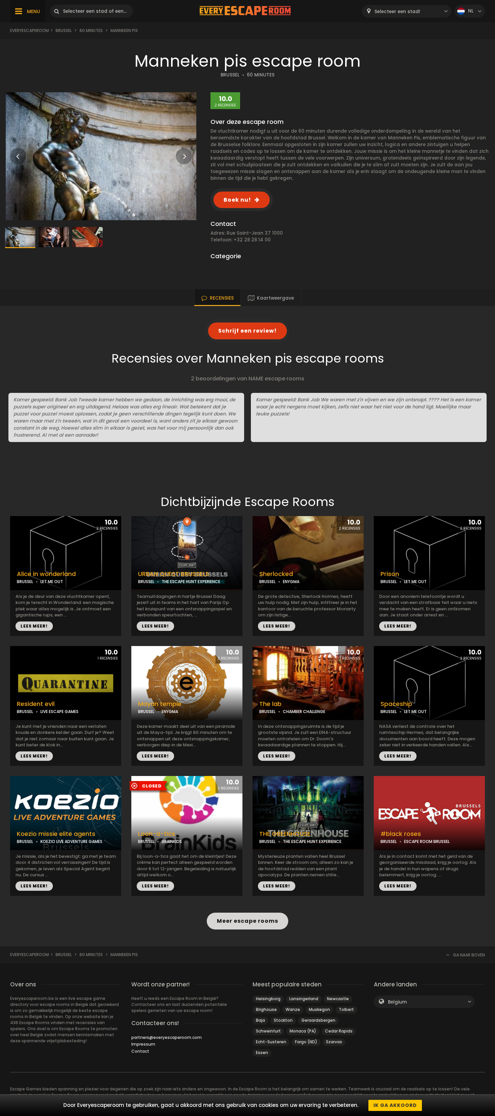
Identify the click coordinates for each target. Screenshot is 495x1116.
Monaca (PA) (303, 1031)
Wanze (293, 1009)
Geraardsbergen (318, 1020)
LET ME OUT (51, 581)
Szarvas (334, 1042)
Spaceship (396, 704)
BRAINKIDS (172, 841)
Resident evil (36, 704)
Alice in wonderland (46, 574)
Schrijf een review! (247, 331)
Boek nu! (237, 200)
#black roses (401, 834)
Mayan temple (160, 704)
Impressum (143, 1044)
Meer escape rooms (247, 921)
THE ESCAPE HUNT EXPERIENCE (191, 581)
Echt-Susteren (271, 1042)
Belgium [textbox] (397, 1002)
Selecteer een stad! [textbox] (397, 11)
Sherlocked (276, 574)
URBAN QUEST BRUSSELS (173, 574)
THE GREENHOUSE (284, 834)
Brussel (64, 30)
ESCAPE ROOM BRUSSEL (427, 841)
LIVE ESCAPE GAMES (59, 711)
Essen (262, 1052)
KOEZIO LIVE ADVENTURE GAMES (71, 841)
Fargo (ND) (306, 1042)
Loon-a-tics (156, 834)
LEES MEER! (34, 626)
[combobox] (406, 11)
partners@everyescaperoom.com (166, 1037)
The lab (270, 704)
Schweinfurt (268, 1031)
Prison (390, 574)
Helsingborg (268, 999)
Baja (260, 1020)
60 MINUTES (260, 75)
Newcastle (338, 999)
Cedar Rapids (339, 1031)
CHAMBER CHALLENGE (304, 711)
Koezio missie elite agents (56, 834)
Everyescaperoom (29, 30)
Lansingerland (303, 999)
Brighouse (266, 1009)
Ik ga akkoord (395, 1105)
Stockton (283, 1020)
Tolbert (346, 1009)
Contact (140, 1051)
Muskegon (319, 1009)
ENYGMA (291, 581)
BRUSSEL (230, 75)
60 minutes (91, 30)
